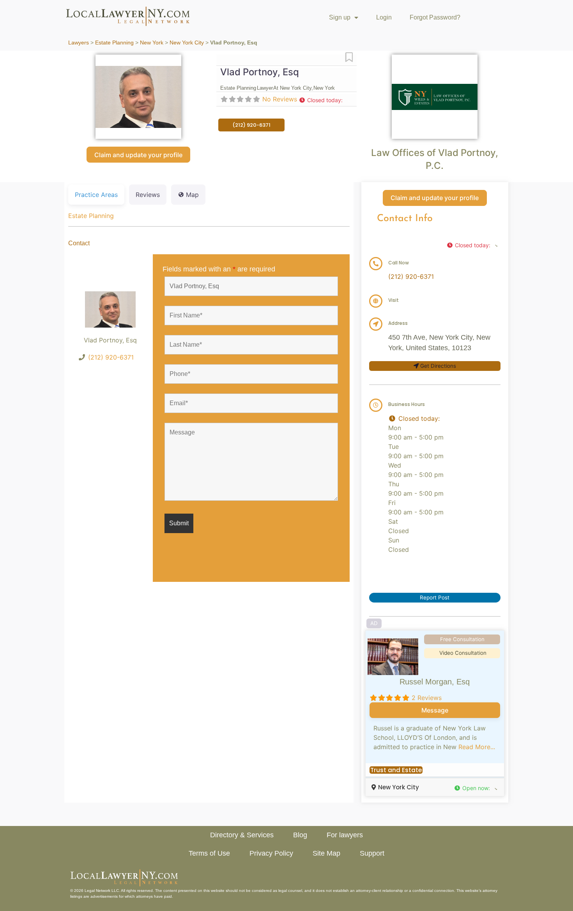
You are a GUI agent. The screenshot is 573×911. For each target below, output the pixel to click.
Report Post (434, 597)
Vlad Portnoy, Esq (259, 72)
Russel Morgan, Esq (435, 681)
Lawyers (78, 43)
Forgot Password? (435, 17)
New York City (187, 43)
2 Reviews (427, 698)
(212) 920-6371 (111, 357)
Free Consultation (462, 639)
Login (384, 17)
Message (434, 710)
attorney (490, 890)
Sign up (339, 17)
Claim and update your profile (138, 155)
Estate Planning (114, 43)
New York (151, 43)
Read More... (476, 747)
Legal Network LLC (102, 890)
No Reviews (279, 99)
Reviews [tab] (148, 195)
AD (374, 623)
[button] (324, 100)
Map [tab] (192, 195)
